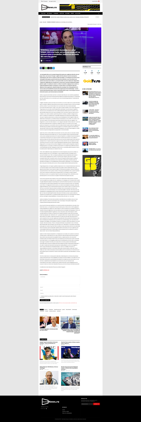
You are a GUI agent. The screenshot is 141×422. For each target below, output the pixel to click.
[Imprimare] (51, 68)
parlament (42, 311)
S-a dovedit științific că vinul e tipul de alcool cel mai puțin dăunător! (94, 136)
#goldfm (46, 309)
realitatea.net (46, 270)
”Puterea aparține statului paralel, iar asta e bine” (49, 329)
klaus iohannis (68, 309)
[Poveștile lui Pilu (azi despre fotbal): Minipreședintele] (85, 144)
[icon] (99, 1)
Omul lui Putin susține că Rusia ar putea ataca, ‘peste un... (70, 343)
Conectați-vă (92, 70)
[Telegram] (53, 68)
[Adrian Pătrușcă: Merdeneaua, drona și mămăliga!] (49, 378)
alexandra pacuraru (57, 309)
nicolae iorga (74, 309)
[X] (43, 68)
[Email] (48, 68)
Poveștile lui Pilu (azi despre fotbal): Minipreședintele (93, 143)
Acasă (41, 22)
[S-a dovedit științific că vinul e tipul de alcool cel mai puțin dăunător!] (85, 137)
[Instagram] (43, 408)
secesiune (58, 311)
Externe (41, 359)
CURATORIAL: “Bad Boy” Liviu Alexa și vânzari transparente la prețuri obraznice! (94, 111)
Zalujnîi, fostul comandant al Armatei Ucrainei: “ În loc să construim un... (49, 343)
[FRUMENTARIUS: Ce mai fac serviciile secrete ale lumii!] (85, 150)
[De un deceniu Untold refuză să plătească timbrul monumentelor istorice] (85, 129)
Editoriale (62, 358)
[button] (98, 13)
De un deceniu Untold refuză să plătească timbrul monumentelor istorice (94, 129)
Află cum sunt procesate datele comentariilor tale (68, 302)
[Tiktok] (44, 408)
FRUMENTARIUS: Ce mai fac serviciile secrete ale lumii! (95, 149)
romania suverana (52, 311)
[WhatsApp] (46, 68)
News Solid (48, 60)
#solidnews (51, 309)
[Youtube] (46, 408)
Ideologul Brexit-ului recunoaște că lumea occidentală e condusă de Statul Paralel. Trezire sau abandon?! (70, 331)
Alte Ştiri (44, 22)
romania (46, 311)
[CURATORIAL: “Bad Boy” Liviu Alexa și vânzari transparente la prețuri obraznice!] (85, 111)
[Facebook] (41, 68)
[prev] (96, 17)
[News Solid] (42, 61)
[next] (98, 17)
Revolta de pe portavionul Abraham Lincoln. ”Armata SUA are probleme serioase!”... (69, 368)
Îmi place (85, 70)
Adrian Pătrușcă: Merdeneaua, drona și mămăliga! (61, 17)
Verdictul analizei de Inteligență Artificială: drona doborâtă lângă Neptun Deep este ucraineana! (94, 104)
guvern (63, 309)
